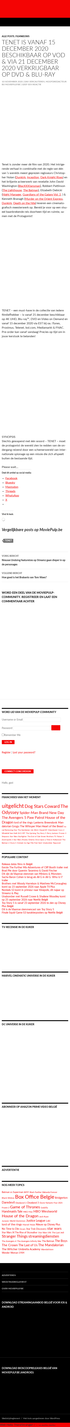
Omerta (31, 840)
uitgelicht (13, 806)
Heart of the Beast (52, 826)
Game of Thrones (25, 1207)
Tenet (8, 541)
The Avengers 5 (14, 818)
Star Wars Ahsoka (20, 840)
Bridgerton (61, 1198)
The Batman (30, 190)
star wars (54, 1228)
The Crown (10, 1245)
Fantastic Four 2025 (54, 1203)
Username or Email (12, 720)
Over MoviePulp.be (13, 1288)
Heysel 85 (43, 830)
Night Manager (12, 194)
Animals (20, 843)
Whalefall (5, 833)
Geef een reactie (31, 84)
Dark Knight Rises (51, 177)
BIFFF (26, 1192)
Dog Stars (34, 806)
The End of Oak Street (36, 836)
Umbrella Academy (29, 1249)
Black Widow (8, 1198)
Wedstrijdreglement (14, 1282)
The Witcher (10, 1249)
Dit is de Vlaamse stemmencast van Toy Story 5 (28, 909)
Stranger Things (15, 1236)
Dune (42, 1203)
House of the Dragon (20, 1216)
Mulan (32, 1225)
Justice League (35, 1220)
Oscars (22, 1229)
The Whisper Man (30, 826)
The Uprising (31, 833)
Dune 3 (13, 843)
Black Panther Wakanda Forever (43, 1192)
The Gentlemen (24, 830)
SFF (23, 833)
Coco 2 (61, 830)
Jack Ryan (44, 1217)
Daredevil (8, 1202)
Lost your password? (24, 752)
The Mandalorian (51, 1245)
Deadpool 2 (21, 1203)
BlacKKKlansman (29, 186)
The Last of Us (28, 1245)
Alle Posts (8, 36)
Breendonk (50, 822)
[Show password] (55, 727)
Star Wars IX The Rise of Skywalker (20, 1232)
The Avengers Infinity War (29, 1241)
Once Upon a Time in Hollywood (48, 840)
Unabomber (47, 843)
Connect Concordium (17, 771)
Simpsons (5, 836)
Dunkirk (21, 177)
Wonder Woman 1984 (13, 1253)
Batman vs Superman (12, 1192)
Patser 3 (60, 836)
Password (7, 728)
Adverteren (9, 1275)
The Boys (61, 1240)
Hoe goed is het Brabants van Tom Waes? (24, 575)
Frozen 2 (5, 1208)
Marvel (26, 1225)
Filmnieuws (22, 36)
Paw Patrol (35, 818)
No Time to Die (10, 1229)
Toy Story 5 (41, 833)
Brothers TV (51, 836)
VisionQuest (53, 830)
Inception (33, 177)
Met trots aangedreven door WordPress (41, 1418)
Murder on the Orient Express (44, 198)
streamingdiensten (43, 1236)
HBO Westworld (45, 1211)
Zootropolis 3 (7, 840)
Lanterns (39, 822)
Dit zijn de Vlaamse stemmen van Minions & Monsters (31, 874)
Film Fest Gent (36, 843)
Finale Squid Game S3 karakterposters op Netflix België (32, 913)
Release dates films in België (17, 864)
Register (6, 752)
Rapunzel (56, 843)
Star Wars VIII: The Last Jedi (51, 1233)
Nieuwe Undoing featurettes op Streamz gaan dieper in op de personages (33, 560)
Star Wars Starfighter (18, 836)
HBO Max (28, 1212)
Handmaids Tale (12, 1211)
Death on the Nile (24, 203)
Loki (48, 1221)
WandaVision (47, 1249)
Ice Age (27, 843)
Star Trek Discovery (36, 1229)
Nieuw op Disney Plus (48, 1224)
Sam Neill (13, 833)
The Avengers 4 (9, 1241)
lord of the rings (23, 822)
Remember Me (12, 735)
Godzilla (44, 1208)
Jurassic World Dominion (13, 1221)
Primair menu (65, 22)
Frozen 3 (62, 833)
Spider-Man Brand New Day (42, 813)
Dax (15, 830)
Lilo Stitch (35, 830)
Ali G (20, 833)
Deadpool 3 (33, 1203)
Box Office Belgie (34, 1197)
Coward (52, 806)
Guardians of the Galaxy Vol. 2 (42, 194)
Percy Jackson (52, 833)
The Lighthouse (12, 190)
